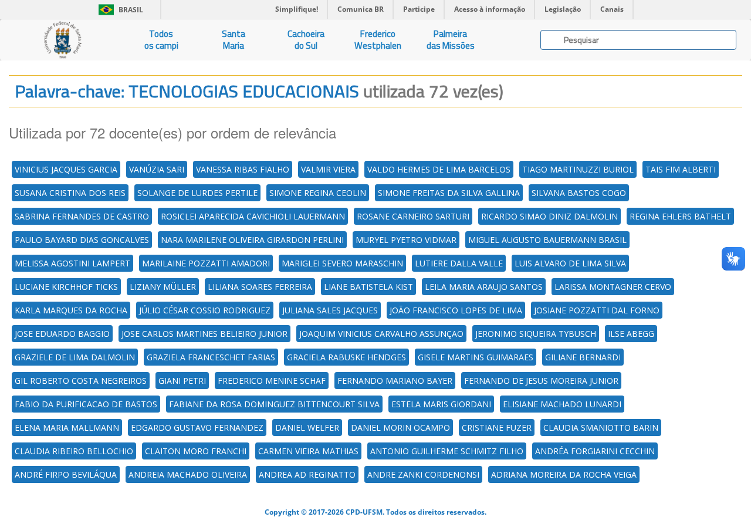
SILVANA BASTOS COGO (579, 192)
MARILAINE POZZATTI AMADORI (206, 263)
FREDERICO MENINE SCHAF (272, 380)
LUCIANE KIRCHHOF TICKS (66, 286)
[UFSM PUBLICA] (62, 39)
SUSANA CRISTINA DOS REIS (70, 192)
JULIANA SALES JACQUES (330, 310)
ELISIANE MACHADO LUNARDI (562, 404)
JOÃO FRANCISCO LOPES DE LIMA (456, 310)
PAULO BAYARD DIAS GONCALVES (82, 239)
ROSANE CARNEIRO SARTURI (413, 216)
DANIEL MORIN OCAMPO (400, 427)
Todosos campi (161, 39)
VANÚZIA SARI (156, 169)
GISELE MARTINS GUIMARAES (475, 357)
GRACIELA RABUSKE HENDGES (346, 357)
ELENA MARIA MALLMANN (67, 427)
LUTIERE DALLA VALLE (459, 263)
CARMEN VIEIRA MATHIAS (308, 451)
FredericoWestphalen (377, 39)
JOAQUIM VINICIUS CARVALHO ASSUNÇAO (381, 333)
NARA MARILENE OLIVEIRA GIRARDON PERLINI (252, 239)
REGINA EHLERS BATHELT (680, 216)
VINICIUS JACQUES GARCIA (66, 169)
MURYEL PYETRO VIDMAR (406, 239)
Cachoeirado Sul (305, 39)
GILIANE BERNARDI (583, 357)
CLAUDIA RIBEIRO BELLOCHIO (74, 451)
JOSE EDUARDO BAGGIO (62, 333)
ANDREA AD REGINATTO (307, 474)
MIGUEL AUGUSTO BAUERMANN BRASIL (547, 239)
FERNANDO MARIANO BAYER (394, 380)
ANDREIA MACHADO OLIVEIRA (187, 474)
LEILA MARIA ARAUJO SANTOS (484, 286)
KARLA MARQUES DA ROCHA (71, 310)
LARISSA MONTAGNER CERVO (612, 286)
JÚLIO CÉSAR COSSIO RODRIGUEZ (204, 310)
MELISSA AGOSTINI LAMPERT (72, 263)
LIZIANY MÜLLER (163, 286)
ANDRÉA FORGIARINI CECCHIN (595, 451)
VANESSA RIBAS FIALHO (242, 169)
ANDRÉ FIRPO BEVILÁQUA (66, 474)
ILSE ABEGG (631, 333)
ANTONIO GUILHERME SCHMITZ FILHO (446, 451)
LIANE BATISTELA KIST (368, 286)
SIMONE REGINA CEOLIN (317, 192)
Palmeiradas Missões (451, 39)
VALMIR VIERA (328, 169)
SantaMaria (233, 39)
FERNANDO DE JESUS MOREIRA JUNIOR (541, 380)
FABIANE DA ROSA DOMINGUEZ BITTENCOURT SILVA (274, 404)
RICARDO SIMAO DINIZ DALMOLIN (549, 216)
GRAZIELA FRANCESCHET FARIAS (211, 357)
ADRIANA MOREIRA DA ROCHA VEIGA (564, 474)
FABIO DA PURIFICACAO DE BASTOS (86, 404)
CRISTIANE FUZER (497, 427)
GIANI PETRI (182, 380)
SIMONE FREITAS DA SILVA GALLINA (449, 192)
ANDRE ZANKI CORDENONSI (423, 474)
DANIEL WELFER (307, 427)
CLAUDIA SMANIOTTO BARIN (600, 427)
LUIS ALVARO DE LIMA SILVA (570, 263)
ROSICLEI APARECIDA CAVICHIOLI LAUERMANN (253, 216)
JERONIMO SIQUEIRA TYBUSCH (535, 333)
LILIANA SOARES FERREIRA (260, 286)
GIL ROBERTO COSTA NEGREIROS (81, 380)
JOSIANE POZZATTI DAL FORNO (596, 310)
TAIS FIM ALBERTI (680, 169)
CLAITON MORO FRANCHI (195, 451)
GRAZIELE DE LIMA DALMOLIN (75, 357)
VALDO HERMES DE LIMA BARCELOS (438, 169)
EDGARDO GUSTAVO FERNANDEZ (197, 427)
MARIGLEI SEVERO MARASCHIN (342, 263)
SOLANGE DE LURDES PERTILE (197, 192)
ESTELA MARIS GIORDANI (441, 404)
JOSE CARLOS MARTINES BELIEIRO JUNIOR (204, 333)
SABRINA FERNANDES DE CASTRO (82, 216)
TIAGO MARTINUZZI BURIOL (578, 169)
